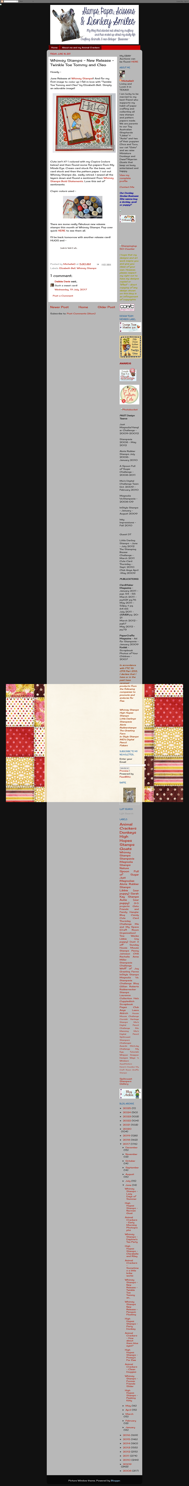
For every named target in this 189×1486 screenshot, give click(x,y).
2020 (127, 1129)
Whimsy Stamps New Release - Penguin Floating (131, 1308)
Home (54, 47)
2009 (127, 1464)
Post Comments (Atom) (81, 313)
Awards (123, 1046)
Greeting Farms (129, 971)
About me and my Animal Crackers (81, 47)
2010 (127, 1460)
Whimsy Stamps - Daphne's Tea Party (131, 1238)
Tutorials (134, 1052)
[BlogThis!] (104, 265)
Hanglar (134, 912)
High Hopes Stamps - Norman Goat (131, 1208)
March (129, 1414)
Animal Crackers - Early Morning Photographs (131, 1223)
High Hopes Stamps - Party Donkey (131, 1323)
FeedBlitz (125, 777)
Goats (126, 849)
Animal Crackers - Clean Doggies (131, 1368)
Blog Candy (129, 915)
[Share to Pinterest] (110, 265)
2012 (127, 1451)
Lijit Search (126, 813)
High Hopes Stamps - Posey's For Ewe (131, 1355)
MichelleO (128, 81)
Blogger (115, 1480)
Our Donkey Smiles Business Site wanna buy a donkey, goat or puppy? (129, 199)
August (130, 1174)
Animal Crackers (128, 826)
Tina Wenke (129, 936)
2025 (127, 1108)
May (129, 1405)
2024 (127, 1112)
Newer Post (59, 307)
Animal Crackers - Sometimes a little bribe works (132, 1268)
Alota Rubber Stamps (129, 885)
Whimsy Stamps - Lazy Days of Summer (131, 1193)
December (132, 1147)
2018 (127, 1140)
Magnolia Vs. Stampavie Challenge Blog (129, 980)
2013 (127, 1447)
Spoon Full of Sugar (129, 873)
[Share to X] (106, 265)
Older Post (106, 307)
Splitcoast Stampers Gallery (126, 1081)
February (131, 1420)
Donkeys (128, 832)
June (129, 1185)
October (130, 1161)
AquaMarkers (126, 1064)
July (128, 1181)
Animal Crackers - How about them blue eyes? (131, 1339)
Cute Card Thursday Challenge (129, 921)
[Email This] (103, 265)
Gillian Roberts (129, 986)
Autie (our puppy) (129, 901)
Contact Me (127, 187)
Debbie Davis (62, 281)
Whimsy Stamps (82, 78)
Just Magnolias (127, 879)
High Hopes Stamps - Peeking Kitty (131, 1395)
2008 (127, 1470)
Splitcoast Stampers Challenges (125, 1040)
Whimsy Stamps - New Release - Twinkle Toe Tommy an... (131, 1289)
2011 (126, 1456)
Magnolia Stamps (126, 863)
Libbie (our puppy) (129, 892)
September (132, 1167)
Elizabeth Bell (67, 268)
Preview (124, 771)
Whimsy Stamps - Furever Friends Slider (131, 1381)
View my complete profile (125, 178)
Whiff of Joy (129, 968)
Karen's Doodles (127, 1067)
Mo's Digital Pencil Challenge (129, 1025)
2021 (127, 1124)
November (131, 1154)
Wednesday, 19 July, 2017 (71, 289)
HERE (61, 230)
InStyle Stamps (129, 974)
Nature (124, 868)
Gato (136, 906)
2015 (127, 1439)
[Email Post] (98, 264)
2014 (127, 1443)
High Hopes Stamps (127, 840)
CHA (136, 953)
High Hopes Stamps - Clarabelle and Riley (132, 1251)
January (130, 1427)
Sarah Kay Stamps (129, 895)
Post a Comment (63, 295)
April (129, 1410)
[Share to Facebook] (108, 265)
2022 (127, 1120)
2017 (127, 1144)
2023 (127, 1116)
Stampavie (127, 858)
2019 (127, 1135)
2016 (127, 1435)
